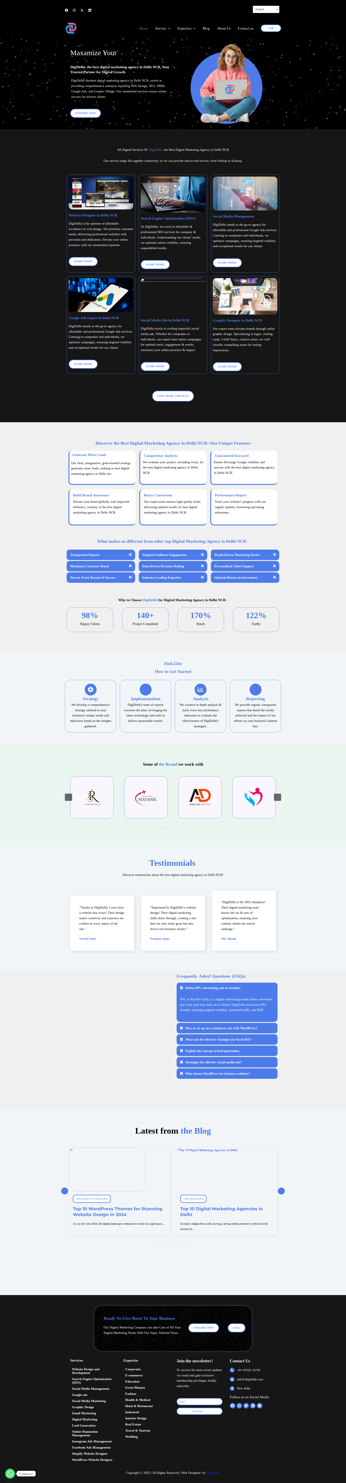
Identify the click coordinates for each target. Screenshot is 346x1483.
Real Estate (133, 1424)
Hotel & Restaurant (139, 1406)
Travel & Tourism (137, 1430)
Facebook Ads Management (91, 1447)
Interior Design (136, 1418)
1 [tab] (147, 827)
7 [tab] (173, 827)
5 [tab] (164, 827)
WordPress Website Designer (92, 1460)
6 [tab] (168, 827)
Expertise (185, 28)
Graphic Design (83, 1407)
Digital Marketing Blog (86, 1198)
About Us (224, 28)
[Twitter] (82, 10)
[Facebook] (66, 10)
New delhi (243, 1388)
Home (143, 28)
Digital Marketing (84, 1419)
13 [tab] (199, 827)
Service (160, 28)
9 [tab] (181, 827)
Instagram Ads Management (92, 1441)
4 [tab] (160, 827)
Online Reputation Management (85, 1433)
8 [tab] (177, 827)
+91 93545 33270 (248, 1370)
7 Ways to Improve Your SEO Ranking (222, 1208)
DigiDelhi (212, 1472)
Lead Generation (84, 1425)
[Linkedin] (89, 10)
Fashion (130, 1394)
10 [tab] (186, 827)
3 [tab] (156, 827)
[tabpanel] (92, 797)
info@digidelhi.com (250, 1379)
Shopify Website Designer (90, 1453)
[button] (168, 28)
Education (132, 1381)
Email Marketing (84, 1413)
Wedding (131, 1436)
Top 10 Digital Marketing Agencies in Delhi (114, 1211)
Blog (206, 28)
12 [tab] (194, 827)
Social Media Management (90, 1388)
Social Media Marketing (89, 1401)
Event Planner (135, 1387)
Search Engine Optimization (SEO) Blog (200, 1198)
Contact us (246, 28)
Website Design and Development (85, 1371)
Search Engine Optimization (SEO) (92, 1380)
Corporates (133, 1369)
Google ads (79, 1395)
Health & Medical (137, 1400)
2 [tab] (151, 827)
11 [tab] (190, 827)
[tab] (101, 555)
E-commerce (134, 1375)
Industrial (132, 1412)
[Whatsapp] (10, 1473)
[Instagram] (74, 10)
